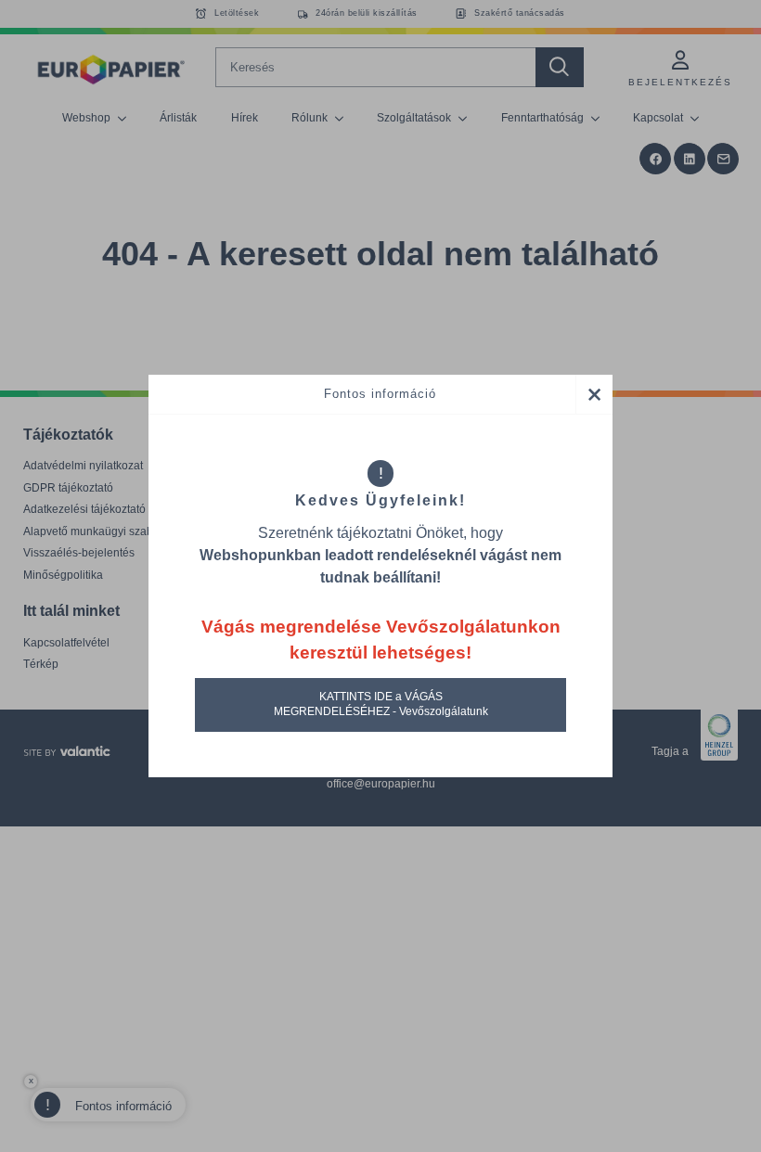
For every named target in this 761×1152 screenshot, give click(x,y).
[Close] (594, 394)
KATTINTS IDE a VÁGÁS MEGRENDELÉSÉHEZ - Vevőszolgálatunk (381, 704)
